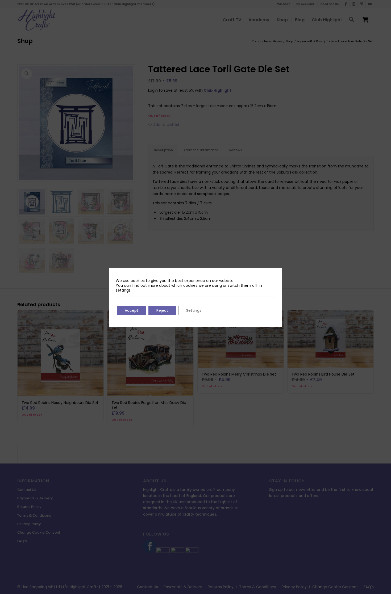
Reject (162, 310)
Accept (131, 310)
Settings (193, 310)
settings (123, 290)
